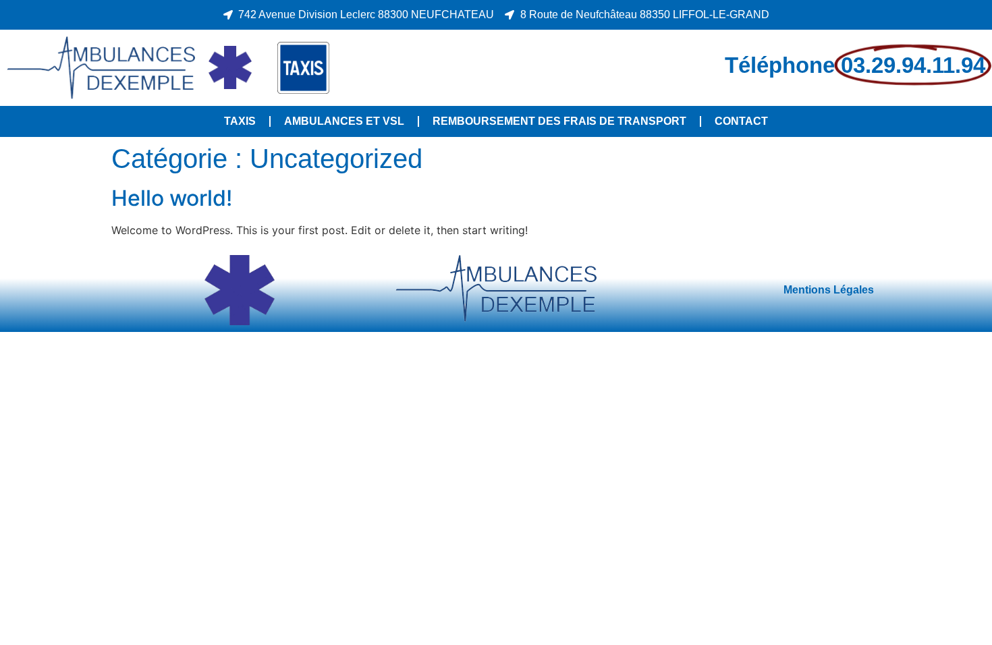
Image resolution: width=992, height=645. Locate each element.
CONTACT (741, 121)
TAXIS (240, 121)
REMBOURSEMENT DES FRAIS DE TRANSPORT (559, 121)
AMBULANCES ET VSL (344, 121)
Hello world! (171, 198)
